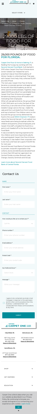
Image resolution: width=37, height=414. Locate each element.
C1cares (22, 21)
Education (8, 385)
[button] (26, 4)
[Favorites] (30, 4)
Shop (6, 369)
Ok (18, 407)
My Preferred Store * (9, 268)
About (14, 21)
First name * (6, 187)
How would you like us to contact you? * (15, 218)
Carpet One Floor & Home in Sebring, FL (16, 63)
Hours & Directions (9, 343)
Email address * (7, 243)
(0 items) (33, 3)
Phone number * (7, 230)
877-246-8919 (9, 355)
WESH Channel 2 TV (22, 117)
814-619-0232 (27, 339)
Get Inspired (9, 377)
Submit (18, 315)
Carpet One (5, 21)
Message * (5, 279)
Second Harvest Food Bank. (11, 67)
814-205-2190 (9, 341)
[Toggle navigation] (3, 4)
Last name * (6, 199)
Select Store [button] (17, 13)
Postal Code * (6, 255)
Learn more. (25, 404)
